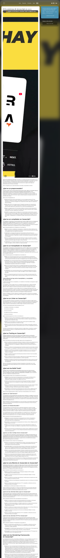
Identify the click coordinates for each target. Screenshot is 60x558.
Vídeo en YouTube (50, 23)
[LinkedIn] (53, 3)
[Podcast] (56, 3)
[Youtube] (51, 3)
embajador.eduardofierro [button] (50, 11)
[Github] (55, 3)
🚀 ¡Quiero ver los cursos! (49, 15)
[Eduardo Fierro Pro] (4, 3)
